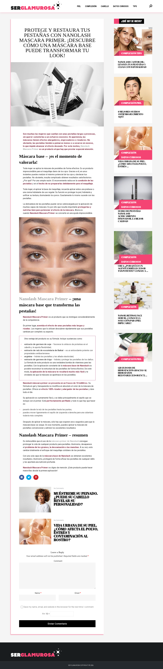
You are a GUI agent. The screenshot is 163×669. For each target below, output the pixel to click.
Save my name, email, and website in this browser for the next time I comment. (59, 607)
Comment (58, 561)
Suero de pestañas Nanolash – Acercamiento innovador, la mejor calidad (130, 216)
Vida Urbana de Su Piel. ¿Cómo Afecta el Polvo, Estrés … (132, 164)
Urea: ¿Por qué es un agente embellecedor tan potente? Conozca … (133, 268)
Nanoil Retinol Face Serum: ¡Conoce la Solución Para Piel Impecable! (130, 319)
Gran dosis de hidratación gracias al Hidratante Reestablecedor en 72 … (132, 371)
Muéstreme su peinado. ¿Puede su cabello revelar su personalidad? (76, 499)
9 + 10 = (46, 614)
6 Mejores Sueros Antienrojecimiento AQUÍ (130, 114)
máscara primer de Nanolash (65, 441)
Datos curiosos (120, 6)
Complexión (91, 6)
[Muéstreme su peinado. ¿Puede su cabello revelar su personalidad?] (35, 499)
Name (38, 593)
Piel (79, 6)
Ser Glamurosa (74, 665)
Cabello (105, 6)
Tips (139, 53)
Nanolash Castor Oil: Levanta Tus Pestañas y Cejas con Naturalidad (132, 64)
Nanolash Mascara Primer (43, 298)
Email (78, 593)
